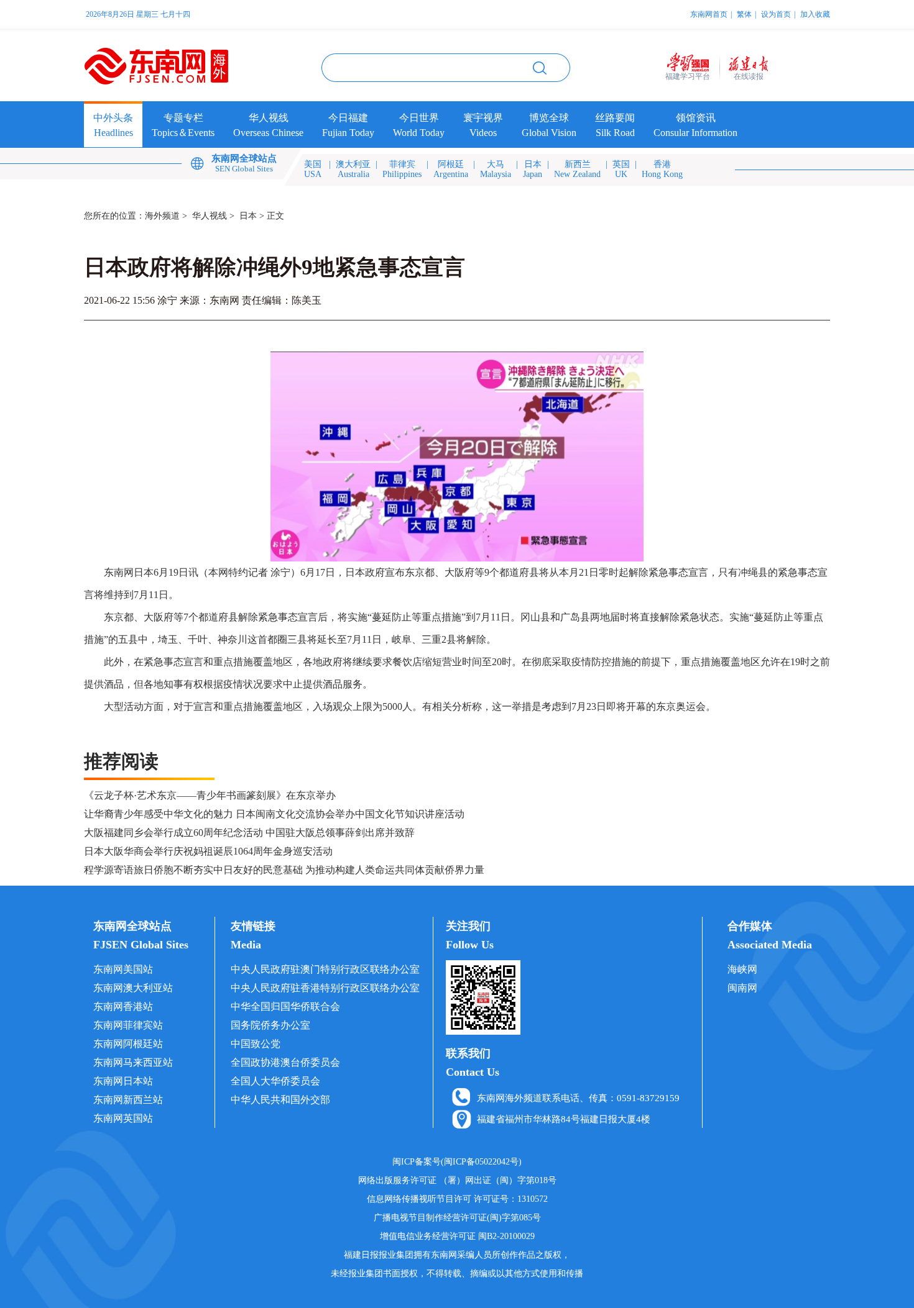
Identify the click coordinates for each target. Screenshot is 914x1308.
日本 (248, 215)
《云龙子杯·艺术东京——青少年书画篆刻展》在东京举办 (210, 795)
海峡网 (742, 969)
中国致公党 (255, 1043)
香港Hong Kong (662, 169)
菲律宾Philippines (402, 169)
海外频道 (162, 215)
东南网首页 (708, 14)
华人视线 (209, 215)
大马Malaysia (495, 169)
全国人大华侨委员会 (275, 1081)
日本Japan (532, 169)
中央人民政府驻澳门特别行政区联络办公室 (325, 969)
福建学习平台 (687, 76)
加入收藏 (815, 14)
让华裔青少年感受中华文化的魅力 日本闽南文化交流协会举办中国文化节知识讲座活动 (274, 814)
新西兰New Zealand (577, 169)
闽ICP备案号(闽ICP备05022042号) (457, 1161)
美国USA (312, 169)
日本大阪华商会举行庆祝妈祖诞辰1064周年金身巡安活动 (208, 851)
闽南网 (742, 988)
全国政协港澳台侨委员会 (285, 1062)
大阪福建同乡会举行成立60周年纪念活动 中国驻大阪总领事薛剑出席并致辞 (249, 832)
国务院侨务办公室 (270, 1025)
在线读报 (749, 76)
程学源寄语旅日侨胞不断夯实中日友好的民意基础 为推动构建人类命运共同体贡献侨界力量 (284, 870)
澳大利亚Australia (353, 169)
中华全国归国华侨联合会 (285, 1006)
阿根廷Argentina (450, 169)
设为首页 (776, 14)
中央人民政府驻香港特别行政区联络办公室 (325, 988)
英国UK (621, 169)
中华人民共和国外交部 (280, 1099)
